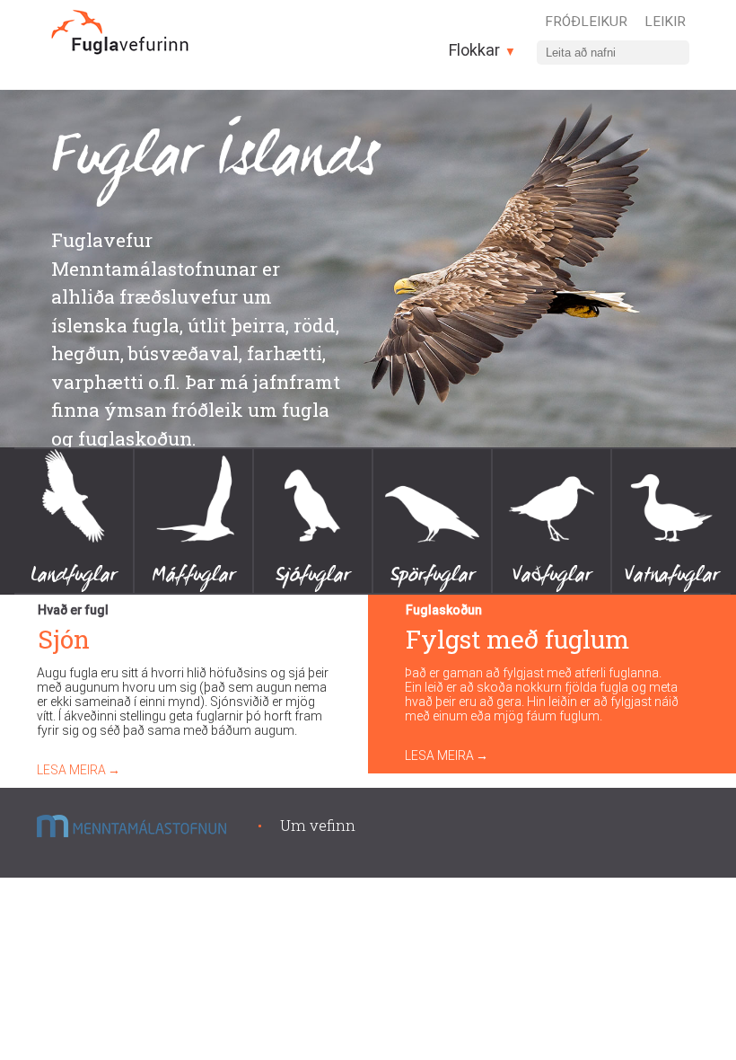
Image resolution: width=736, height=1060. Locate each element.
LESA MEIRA (71, 770)
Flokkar (476, 49)
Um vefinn (317, 825)
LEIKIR (665, 21)
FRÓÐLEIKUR (586, 21)
